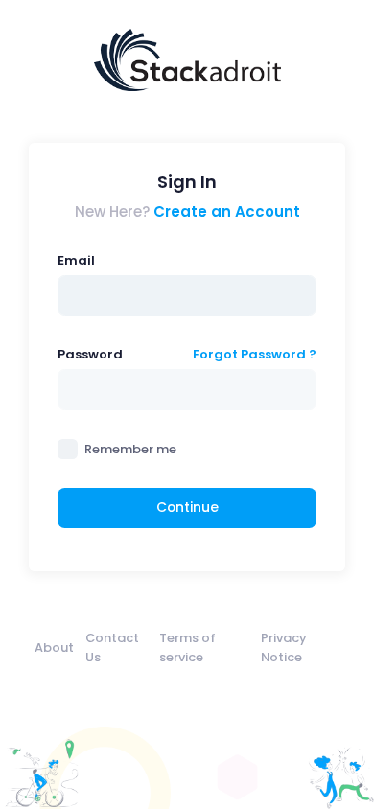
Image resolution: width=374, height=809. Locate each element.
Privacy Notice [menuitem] (284, 647)
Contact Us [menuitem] (112, 647)
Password (90, 354)
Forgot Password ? (254, 354)
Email (76, 260)
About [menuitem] (54, 647)
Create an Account (226, 211)
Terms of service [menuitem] (187, 647)
